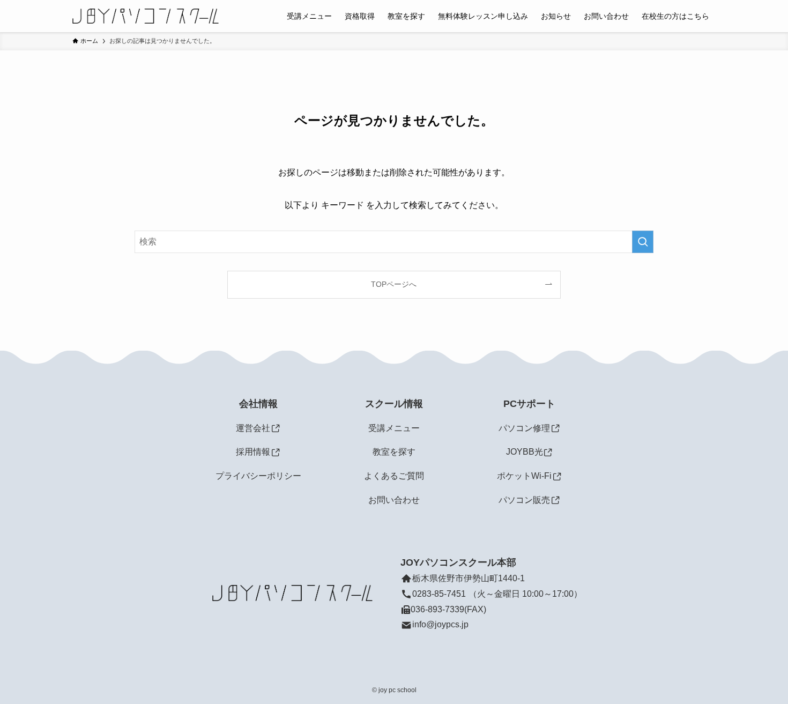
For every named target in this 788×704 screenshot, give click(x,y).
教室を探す (394, 451)
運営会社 (253, 428)
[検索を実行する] (642, 242)
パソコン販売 (524, 500)
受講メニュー (394, 428)
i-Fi (545, 475)
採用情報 (253, 451)
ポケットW (518, 475)
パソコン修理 (524, 428)
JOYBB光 (524, 451)
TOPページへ (394, 284)
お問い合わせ (394, 500)
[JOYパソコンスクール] (145, 16)
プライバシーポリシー (258, 475)
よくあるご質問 (394, 475)
